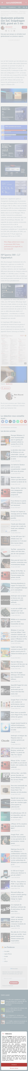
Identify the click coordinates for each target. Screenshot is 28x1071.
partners (10, 1036)
